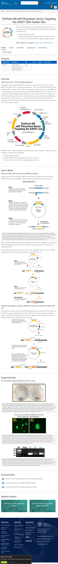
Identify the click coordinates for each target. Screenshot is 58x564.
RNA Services (17, 547)
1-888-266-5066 (48, 43)
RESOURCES (30, 522)
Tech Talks (28, 525)
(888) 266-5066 (46, 539)
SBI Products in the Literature (30, 533)
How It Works (20, 47)
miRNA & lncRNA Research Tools (5, 544)
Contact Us (38, 43)
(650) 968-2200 (45, 541)
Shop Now (14, 508)
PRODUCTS (4, 522)
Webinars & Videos (30, 527)
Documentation (43, 47)
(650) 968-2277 (44, 544)
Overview (11, 47)
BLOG (27, 537)
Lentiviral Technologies (4, 532)
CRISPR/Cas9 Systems (4, 528)
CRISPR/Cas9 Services (17, 529)
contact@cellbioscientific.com (45, 536)
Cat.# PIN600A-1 (12, 438)
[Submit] (40, 3)
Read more (11, 562)
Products (3, 47)
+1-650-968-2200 (50, 3)
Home (2, 11)
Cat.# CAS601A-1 (49, 92)
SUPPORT (29, 541)
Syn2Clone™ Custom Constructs (19, 533)
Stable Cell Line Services (18, 541)
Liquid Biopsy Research (4, 548)
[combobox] (31, 3)
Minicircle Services (18, 545)
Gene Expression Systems (5, 536)
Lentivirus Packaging (16, 537)
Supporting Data (31, 47)
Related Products (7, 52)
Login (56, 3)
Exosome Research (5, 525)
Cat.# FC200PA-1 (15, 407)
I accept (4, 562)
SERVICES (17, 522)
